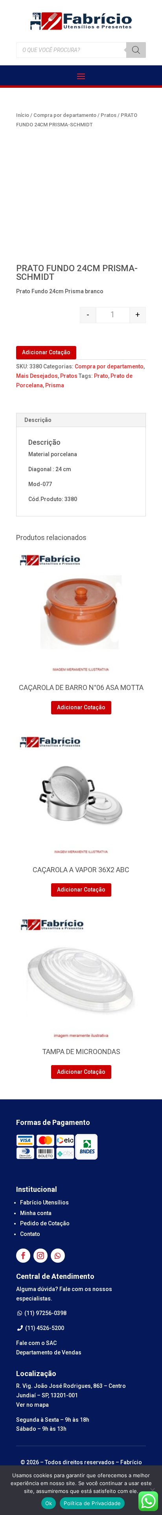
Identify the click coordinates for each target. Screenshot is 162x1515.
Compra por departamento (64, 115)
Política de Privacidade (92, 1503)
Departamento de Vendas (48, 1352)
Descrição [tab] (38, 420)
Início (22, 115)
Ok (48, 1503)
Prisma (54, 385)
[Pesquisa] (136, 50)
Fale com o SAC (36, 1343)
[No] (152, 1490)
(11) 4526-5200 (44, 1328)
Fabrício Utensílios (44, 1202)
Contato (30, 1234)
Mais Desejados (37, 376)
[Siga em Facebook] (23, 1256)
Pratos (108, 115)
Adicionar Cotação (46, 352)
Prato (101, 376)
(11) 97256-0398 (44, 1313)
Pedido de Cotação (45, 1223)
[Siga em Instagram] (40, 1256)
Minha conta (36, 1213)
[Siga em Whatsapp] (58, 1256)
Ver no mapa (32, 1405)
